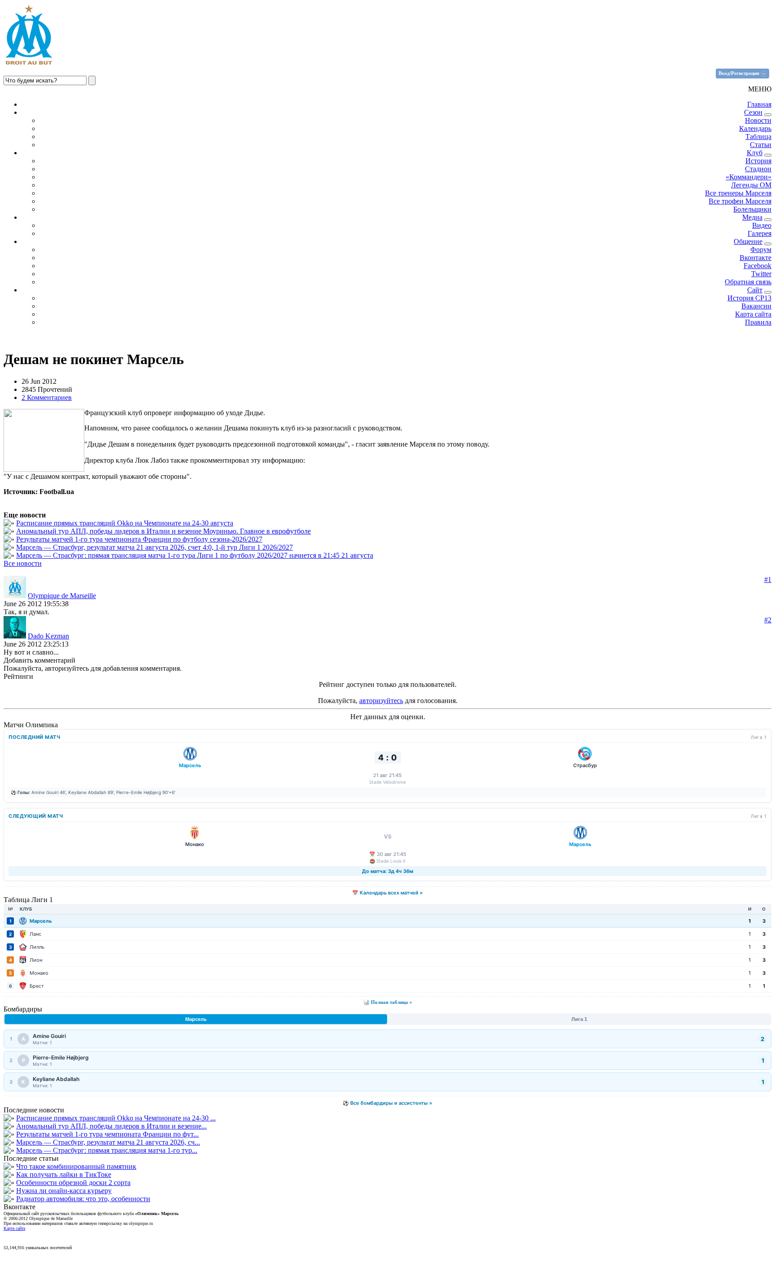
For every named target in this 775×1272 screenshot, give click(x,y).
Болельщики (752, 209)
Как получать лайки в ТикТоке (63, 1174)
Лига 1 (579, 1019)
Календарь (755, 128)
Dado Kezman (48, 636)
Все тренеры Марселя (738, 193)
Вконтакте (755, 257)
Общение (748, 241)
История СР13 (749, 298)
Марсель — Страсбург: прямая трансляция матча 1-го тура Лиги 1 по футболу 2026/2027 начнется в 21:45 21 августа (194, 555)
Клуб (754, 152)
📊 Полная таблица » (387, 1002)
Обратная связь (748, 282)
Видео (761, 225)
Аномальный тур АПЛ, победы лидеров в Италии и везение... (111, 1126)
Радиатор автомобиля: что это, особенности (83, 1199)
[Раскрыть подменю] (767, 114)
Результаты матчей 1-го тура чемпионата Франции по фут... (107, 1134)
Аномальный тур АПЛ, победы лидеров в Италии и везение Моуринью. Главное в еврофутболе (163, 531)
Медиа (752, 217)
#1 (767, 579)
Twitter (761, 274)
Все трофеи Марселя (740, 201)
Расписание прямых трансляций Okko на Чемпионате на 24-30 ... (116, 1118)
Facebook (757, 265)
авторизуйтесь (381, 700)
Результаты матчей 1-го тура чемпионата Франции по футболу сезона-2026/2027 (139, 539)
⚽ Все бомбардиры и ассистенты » (387, 1103)
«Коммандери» (748, 177)
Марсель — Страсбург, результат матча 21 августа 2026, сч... (108, 1142)
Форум (760, 249)
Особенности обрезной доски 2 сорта (73, 1182)
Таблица (758, 136)
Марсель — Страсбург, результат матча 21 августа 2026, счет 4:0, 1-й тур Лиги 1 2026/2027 (154, 547)
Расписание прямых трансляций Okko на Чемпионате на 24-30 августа (124, 523)
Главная (759, 104)
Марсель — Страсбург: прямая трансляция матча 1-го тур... (106, 1150)
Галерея (759, 233)
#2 (767, 620)
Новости (758, 120)
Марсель (196, 1019)
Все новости (23, 563)
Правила (758, 322)
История (758, 161)
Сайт (754, 290)
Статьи (760, 144)
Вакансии (756, 306)
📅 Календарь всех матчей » (387, 893)
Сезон (753, 112)
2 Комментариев (47, 397)
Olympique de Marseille (62, 595)
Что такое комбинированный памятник (76, 1166)
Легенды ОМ (751, 185)
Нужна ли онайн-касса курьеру (64, 1190)
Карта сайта (753, 314)
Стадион (758, 169)
